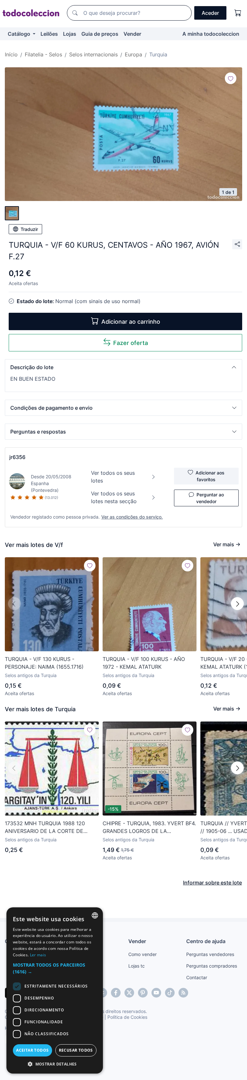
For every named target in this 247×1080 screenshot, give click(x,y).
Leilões (49, 34)
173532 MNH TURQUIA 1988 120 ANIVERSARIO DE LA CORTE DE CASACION (45, 827)
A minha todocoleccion (210, 34)
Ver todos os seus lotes (113, 477)
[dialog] (54, 990)
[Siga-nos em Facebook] (116, 993)
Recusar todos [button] (76, 1050)
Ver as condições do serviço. (132, 517)
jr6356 (17, 457)
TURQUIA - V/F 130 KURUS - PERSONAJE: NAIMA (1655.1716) (44, 663)
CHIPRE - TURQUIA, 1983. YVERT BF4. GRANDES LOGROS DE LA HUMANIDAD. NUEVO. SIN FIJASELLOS (149, 827)
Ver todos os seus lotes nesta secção (114, 497)
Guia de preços (99, 34)
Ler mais (38, 955)
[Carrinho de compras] (238, 13)
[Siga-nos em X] (129, 993)
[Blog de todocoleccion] (183, 993)
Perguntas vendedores (210, 954)
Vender (132, 34)
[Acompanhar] (230, 78)
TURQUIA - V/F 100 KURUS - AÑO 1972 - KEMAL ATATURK (144, 663)
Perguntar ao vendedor (210, 498)
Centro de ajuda (205, 941)
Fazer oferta (130, 342)
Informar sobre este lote (212, 882)
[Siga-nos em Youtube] (156, 993)
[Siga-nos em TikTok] (170, 993)
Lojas (69, 34)
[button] (123, 367)
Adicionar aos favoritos (210, 476)
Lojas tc (136, 966)
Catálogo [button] (20, 34)
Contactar (196, 977)
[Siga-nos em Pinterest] (143, 993)
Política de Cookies (127, 1017)
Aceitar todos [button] (32, 1050)
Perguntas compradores (211, 966)
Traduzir (29, 229)
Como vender (142, 954)
